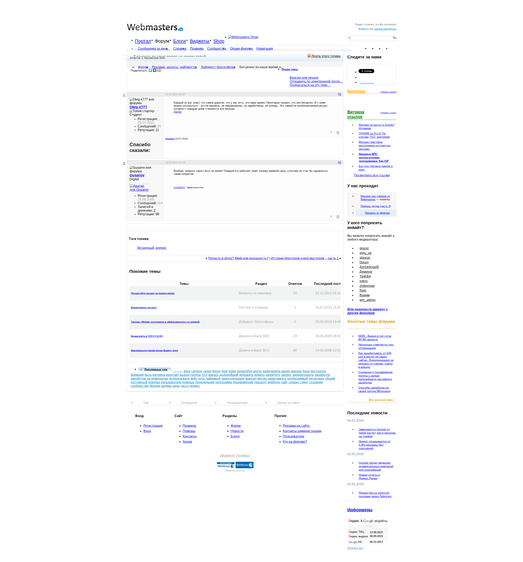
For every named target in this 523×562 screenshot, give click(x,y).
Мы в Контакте (367, 82)
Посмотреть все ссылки (372, 175)
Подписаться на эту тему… (310, 85)
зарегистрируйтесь (385, 29)
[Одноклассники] (159, 70)
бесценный (145, 248)
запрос (286, 375)
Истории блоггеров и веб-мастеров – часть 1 (305, 258)
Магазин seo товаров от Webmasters (375, 198)
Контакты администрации (302, 431)
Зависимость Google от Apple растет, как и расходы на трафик (377, 433)
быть (148, 375)
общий (330, 378)
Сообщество (216, 48)
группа (195, 375)
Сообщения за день (153, 48)
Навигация (264, 48)
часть (185, 386)
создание (316, 382)
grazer (364, 248)
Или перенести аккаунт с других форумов (367, 311)
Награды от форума (377, 212)
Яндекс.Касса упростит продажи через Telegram (375, 494)
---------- (178, 371)
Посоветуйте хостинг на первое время (152, 293)
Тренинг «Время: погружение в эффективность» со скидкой (165, 322)
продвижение (243, 382)
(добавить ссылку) (388, 113)
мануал (251, 378)
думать (259, 375)
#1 (339, 94)
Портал (143, 41)
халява (166, 386)
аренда (296, 371)
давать (213, 375)
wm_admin (367, 300)
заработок (322, 375)
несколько (316, 378)
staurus (365, 257)
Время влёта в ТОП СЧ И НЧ (147, 336)
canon (207, 371)
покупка (154, 382)
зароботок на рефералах (149, 378)
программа (223, 382)
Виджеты (199, 41)
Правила (196, 48)
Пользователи (293, 436)
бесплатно (318, 371)
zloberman (367, 286)
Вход (147, 431)
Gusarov (170, 138)
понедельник (205, 382)
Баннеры (356, 91)
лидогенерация (233, 378)
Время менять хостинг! (144, 307)
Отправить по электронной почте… (316, 81)
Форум (162, 41)
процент (260, 382)
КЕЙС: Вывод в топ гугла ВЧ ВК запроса (374, 337)
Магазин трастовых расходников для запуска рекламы (374, 145)
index (232, 371)
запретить (273, 375)
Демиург (366, 271)
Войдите (364, 29)
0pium (364, 262)
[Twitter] (150, 70)
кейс (194, 378)
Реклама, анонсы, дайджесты (174, 67)
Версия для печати (304, 77)
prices (257, 371)
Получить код (355, 548)
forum (216, 371)
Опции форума (241, 48)
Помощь (189, 431)
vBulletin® (227, 455)
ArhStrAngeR (369, 267)
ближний (137, 375)
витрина (159, 375)
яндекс (195, 386)
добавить (246, 375)
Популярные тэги (155, 369)
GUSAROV (179, 187)
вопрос (161, 248)
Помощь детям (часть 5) (376, 206)
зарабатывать (303, 375)
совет (304, 382)
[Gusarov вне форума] (140, 188)
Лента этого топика (325, 56)
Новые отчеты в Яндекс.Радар (369, 476)
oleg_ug (365, 253)
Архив (187, 441)
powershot (244, 371)
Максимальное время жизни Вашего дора (154, 350)
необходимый (297, 378)
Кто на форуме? (295, 441)
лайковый (213, 378)
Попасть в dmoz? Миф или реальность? (238, 258)
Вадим (365, 295)
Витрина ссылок (355, 114)
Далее (177, 111)
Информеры (359, 509)
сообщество (140, 386)
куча (201, 378)
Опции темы (290, 69)
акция (285, 371)
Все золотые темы (381, 399)
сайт (284, 382)
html (224, 371)
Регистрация (153, 425)
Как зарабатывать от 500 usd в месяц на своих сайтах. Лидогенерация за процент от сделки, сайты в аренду (375, 360)
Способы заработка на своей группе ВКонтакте (374, 389)
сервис (293, 382)
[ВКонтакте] (155, 70)
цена (176, 386)
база (306, 371)
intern (364, 281)
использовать (179, 378)
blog (187, 371)
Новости (237, 431)
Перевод (242, 455)
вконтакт (172, 375)
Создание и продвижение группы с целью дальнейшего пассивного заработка (375, 377)
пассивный (139, 382)
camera (196, 371)
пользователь (171, 382)
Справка (179, 48)
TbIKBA (365, 276)
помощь (188, 382)
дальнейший (228, 375)
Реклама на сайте (296, 425)
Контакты (190, 436)
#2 (339, 162)
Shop (218, 41)
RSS (393, 48)
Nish (363, 290)
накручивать (277, 378)
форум (155, 386)
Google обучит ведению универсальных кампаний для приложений (376, 466)
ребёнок (274, 382)
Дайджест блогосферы (218, 67)
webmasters (271, 371)
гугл (204, 375)
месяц (262, 378)
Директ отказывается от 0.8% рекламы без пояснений (374, 445)
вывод (185, 375)
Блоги (179, 41)
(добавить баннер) (388, 92)
